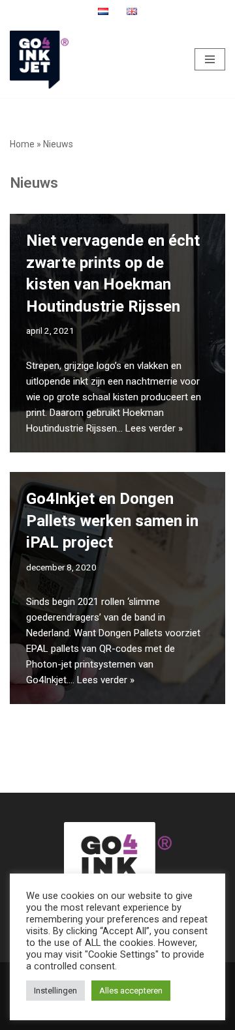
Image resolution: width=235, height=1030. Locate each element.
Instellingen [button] (55, 990)
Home (22, 144)
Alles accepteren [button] (131, 990)
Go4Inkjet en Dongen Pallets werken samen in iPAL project (112, 521)
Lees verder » (154, 428)
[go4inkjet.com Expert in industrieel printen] (39, 60)
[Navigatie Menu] (210, 59)
